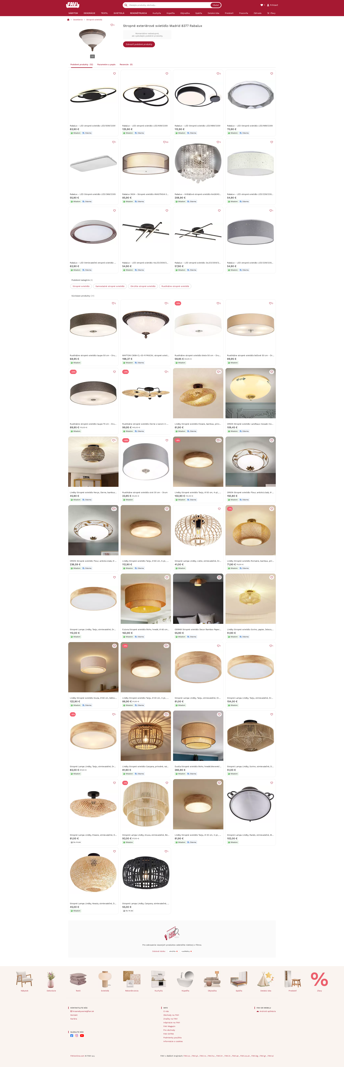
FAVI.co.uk (245, 1056)
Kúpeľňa (185, 991)
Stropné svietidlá (94, 20)
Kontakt (74, 1015)
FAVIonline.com (77, 1056)
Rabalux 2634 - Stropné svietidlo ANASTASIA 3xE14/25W (149, 194)
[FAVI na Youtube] (82, 1035)
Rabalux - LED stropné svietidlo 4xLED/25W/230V (146, 263)
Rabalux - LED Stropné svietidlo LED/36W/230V (93, 194)
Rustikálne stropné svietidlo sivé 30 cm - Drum (145, 492)
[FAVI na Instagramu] (76, 1035)
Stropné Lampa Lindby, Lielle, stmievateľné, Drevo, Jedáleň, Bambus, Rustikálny (213, 561)
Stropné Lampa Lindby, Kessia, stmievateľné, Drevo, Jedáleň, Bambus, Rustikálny (108, 903)
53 (167, 142)
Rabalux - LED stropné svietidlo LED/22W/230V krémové (254, 194)
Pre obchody (169, 1030)
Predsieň (293, 991)
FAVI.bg (255, 1056)
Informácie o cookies (173, 1041)
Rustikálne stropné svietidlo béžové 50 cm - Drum (251, 355)
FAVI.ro (203, 1056)
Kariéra (73, 1019)
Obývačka (212, 991)
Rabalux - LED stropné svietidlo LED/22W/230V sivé (252, 263)
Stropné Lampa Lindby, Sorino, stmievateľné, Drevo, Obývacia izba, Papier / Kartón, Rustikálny (271, 766)
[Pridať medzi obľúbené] (114, 73)
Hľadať (216, 5)
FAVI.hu (211, 1056)
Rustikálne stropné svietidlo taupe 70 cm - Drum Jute (95, 424)
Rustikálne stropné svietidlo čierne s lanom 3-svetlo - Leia (150, 424)
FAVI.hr (219, 1056)
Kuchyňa (159, 991)
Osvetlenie (78, 20)
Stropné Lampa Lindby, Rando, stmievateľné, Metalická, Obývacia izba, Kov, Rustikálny (268, 835)
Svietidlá (105, 991)
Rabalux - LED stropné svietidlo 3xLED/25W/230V (199, 263)
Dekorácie (51, 991)
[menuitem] (73, 13)
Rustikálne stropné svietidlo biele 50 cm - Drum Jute (200, 355)
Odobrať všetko (158, 951)
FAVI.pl (195, 1056)
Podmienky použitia (172, 1038)
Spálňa (239, 991)
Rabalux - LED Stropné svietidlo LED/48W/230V (198, 126)
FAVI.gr (263, 1056)
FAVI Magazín (169, 1026)
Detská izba (265, 991)
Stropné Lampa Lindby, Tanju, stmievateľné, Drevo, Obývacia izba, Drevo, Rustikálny (109, 629)
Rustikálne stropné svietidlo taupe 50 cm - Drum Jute (95, 355)
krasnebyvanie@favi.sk (83, 1011)
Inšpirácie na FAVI (171, 1022)
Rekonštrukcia (131, 991)
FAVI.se (235, 1056)
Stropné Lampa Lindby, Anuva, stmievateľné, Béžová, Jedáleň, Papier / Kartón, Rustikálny (164, 835)
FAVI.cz (187, 1056)
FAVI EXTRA (168, 1034)
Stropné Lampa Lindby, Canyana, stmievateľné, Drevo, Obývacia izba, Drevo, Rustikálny (163, 903)
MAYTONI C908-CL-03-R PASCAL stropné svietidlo (146, 355)
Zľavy (319, 991)
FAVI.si (271, 1056)
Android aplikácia (268, 1011)
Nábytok (24, 991)
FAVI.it (228, 1056)
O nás (166, 1011)
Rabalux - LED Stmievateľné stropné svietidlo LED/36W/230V (99, 263)
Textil (78, 991)
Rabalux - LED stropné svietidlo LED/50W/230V (93, 126)
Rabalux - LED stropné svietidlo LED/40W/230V (145, 126)
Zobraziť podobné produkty (139, 44)
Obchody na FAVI (171, 1015)
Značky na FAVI (170, 1019)
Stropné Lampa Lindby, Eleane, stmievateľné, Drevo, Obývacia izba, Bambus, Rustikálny (111, 835)
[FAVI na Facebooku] (71, 1035)
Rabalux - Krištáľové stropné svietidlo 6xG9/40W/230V (201, 194)
